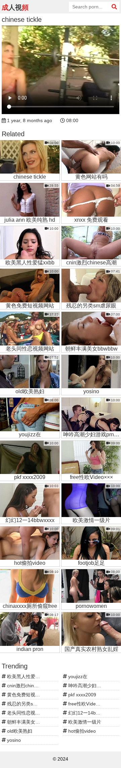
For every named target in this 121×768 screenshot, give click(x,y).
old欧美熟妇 (19, 731)
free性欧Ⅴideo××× (87, 703)
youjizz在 (77, 676)
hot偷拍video (81, 731)
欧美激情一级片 (84, 722)
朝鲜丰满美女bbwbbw (29, 722)
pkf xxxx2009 (81, 694)
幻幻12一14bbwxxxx (89, 713)
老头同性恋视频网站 (27, 713)
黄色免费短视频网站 (27, 694)
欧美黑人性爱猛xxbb (28, 676)
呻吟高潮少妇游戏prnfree (93, 685)
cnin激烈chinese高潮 (28, 685)
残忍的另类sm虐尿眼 (28, 703)
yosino (13, 740)
